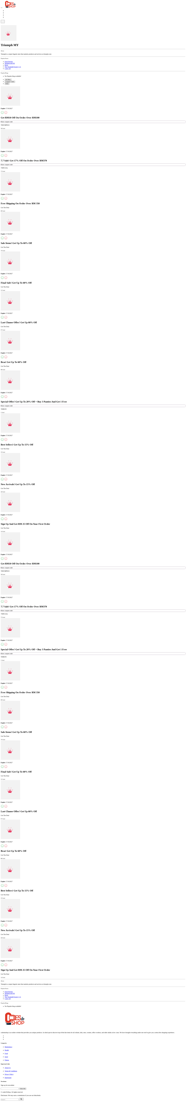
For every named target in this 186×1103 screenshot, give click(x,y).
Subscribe (22, 1088)
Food (6, 14)
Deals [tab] (7, 83)
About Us (8, 1068)
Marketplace (8, 10)
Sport (6, 15)
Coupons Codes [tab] (9, 81)
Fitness (7, 17)
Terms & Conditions (11, 1071)
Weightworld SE (10, 63)
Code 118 (8, 68)
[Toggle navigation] (1, 7)
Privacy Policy (9, 1074)
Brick (6, 65)
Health (7, 12)
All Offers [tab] (8, 79)
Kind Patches (9, 61)
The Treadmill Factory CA (13, 67)
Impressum (8, 1077)
